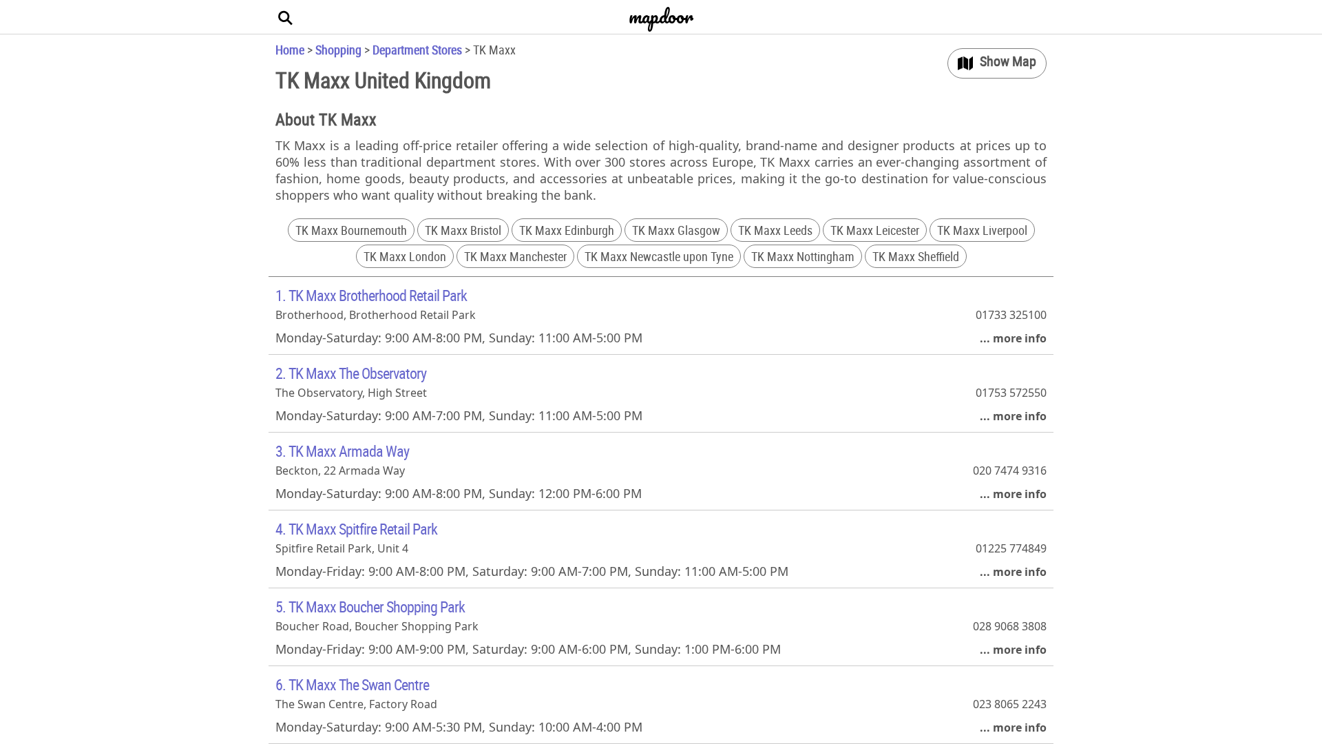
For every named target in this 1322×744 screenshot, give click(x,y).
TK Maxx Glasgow (676, 230)
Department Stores (417, 49)
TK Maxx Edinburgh (566, 230)
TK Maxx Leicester (874, 230)
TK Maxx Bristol (463, 230)
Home (289, 49)
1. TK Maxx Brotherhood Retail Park (371, 295)
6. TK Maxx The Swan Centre (352, 684)
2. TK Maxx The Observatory (350, 373)
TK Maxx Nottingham (802, 256)
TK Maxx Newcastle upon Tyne (659, 256)
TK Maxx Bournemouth (351, 230)
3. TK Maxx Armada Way (342, 451)
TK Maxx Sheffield (915, 256)
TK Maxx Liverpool (982, 230)
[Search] (286, 17)
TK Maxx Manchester (515, 256)
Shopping (338, 49)
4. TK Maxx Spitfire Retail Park (356, 529)
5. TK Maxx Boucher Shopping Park (370, 607)
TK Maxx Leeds (775, 230)
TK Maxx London (405, 256)
